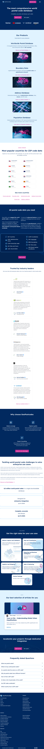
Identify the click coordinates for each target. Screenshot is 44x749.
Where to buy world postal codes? (10, 666)
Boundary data (15, 196)
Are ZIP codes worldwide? (8, 683)
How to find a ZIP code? (7, 676)
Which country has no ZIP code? (9, 686)
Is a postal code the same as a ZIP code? (12, 670)
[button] (40, 2)
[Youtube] (35, 748)
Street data (17, 199)
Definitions (9, 627)
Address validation (25, 199)
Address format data (36, 196)
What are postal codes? (7, 663)
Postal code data (7, 196)
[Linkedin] (36, 748)
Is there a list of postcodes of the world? (12, 680)
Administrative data (25, 196)
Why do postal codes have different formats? (13, 673)
